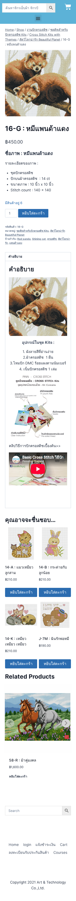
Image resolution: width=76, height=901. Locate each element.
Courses (60, 852)
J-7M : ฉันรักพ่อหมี (54, 639)
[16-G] (38, 83)
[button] (38, 18)
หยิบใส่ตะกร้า (33, 213)
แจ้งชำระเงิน (45, 845)
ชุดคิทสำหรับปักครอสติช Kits (32, 230)
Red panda (24, 238)
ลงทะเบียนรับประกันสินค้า (29, 852)
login (27, 845)
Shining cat (39, 238)
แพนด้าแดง (15, 242)
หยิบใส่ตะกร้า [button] (21, 592)
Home (14, 845)
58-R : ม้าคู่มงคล (22, 760)
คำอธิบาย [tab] (15, 256)
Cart (63, 845)
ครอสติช (52, 238)
